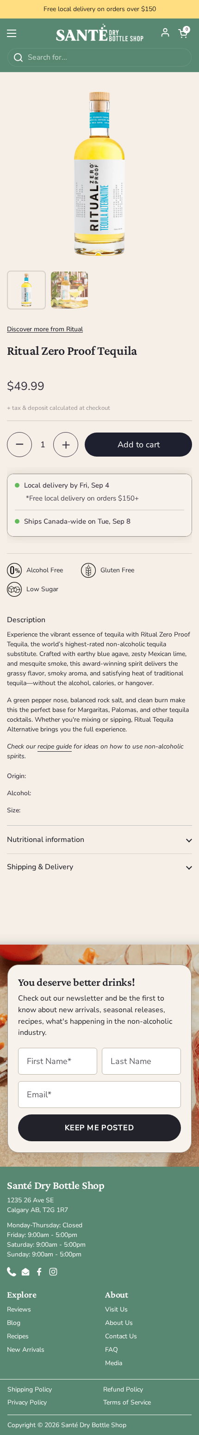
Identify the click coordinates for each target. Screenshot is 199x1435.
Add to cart (139, 444)
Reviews (19, 1309)
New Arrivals (25, 1349)
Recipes (18, 1336)
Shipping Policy (29, 1389)
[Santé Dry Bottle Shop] (99, 33)
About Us (119, 1322)
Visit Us (116, 1309)
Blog (13, 1322)
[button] (183, 33)
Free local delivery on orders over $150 (100, 9)
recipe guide (54, 746)
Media (113, 1363)
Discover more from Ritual (45, 329)
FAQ (111, 1349)
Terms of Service (127, 1402)
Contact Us (121, 1336)
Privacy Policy (27, 1402)
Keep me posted (99, 1128)
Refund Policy (123, 1389)
